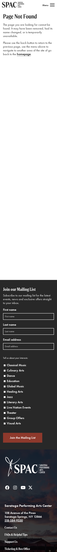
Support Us (11, 542)
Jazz (10, 397)
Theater (11, 413)
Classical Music (16, 365)
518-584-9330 (14, 520)
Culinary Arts (15, 370)
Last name (9, 325)
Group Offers (15, 418)
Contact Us (11, 527)
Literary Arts (15, 402)
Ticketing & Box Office (17, 549)
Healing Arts (15, 392)
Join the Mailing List (22, 438)
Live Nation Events (19, 407)
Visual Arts (14, 423)
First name (9, 310)
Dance (11, 376)
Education (13, 381)
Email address (12, 340)
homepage (24, 54)
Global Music (15, 386)
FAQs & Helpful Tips (16, 535)
